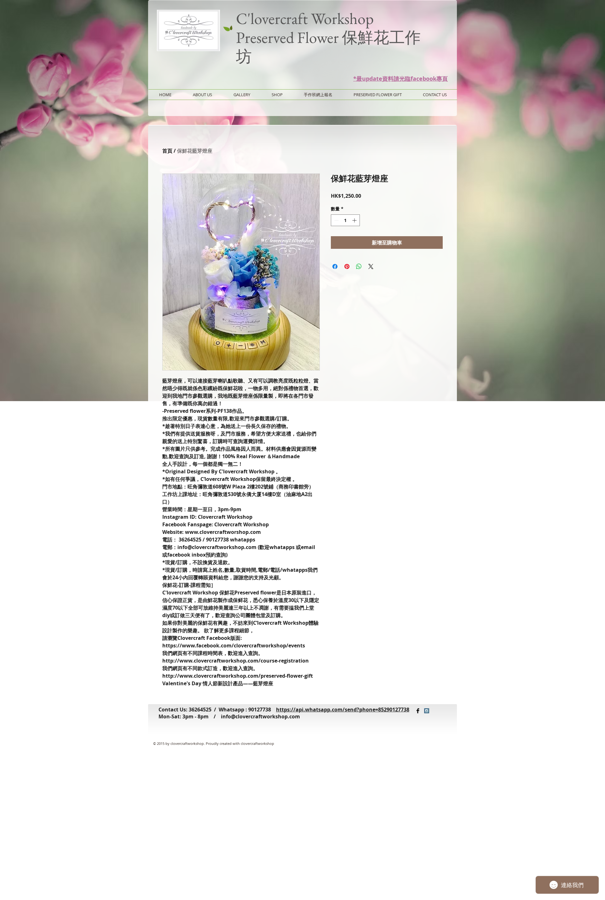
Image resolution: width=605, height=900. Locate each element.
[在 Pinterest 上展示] (347, 266)
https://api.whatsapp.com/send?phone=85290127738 (342, 709)
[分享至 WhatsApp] (359, 266)
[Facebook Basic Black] (417, 710)
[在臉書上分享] (335, 266)
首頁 (167, 150)
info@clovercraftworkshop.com (260, 716)
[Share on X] (371, 266)
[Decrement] (336, 220)
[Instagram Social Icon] (426, 710)
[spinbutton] (345, 220)
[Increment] (355, 220)
